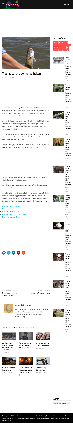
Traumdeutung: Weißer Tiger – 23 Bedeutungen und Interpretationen (68, 290)
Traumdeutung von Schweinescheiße (14, 214)
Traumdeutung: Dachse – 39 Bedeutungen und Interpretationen (68, 93)
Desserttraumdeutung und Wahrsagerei (42, 344)
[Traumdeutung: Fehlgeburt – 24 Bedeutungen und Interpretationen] (58, 311)
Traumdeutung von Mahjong (11, 206)
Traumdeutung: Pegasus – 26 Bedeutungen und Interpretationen (68, 262)
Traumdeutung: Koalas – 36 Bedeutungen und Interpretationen (68, 204)
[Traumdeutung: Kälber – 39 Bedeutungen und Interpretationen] (58, 140)
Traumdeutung (17, 416)
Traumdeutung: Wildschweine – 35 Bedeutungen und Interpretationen (68, 176)
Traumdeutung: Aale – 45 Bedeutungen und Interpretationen (68, 120)
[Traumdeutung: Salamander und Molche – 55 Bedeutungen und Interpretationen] (58, 223)
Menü (68, 4)
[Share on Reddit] (23, 253)
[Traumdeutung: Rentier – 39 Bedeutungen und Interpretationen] (58, 58)
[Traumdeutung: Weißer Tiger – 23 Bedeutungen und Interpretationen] (58, 281)
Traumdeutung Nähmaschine (41, 369)
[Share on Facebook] (4, 253)
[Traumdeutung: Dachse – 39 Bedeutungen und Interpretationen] (58, 85)
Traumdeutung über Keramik (11, 217)
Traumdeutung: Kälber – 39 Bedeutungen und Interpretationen (68, 147)
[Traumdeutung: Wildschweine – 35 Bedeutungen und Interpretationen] (58, 167)
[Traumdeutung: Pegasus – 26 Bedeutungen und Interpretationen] (58, 254)
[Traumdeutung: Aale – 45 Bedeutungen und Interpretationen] (58, 112)
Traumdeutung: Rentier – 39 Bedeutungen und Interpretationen (68, 66)
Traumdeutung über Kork (10, 212)
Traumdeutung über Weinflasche (13, 209)
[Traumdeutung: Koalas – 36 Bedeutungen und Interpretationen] (58, 196)
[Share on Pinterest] (18, 253)
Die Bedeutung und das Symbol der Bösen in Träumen (25, 345)
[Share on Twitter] (9, 253)
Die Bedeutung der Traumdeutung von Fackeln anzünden (25, 370)
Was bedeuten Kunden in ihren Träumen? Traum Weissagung (8, 346)
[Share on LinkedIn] (13, 253)
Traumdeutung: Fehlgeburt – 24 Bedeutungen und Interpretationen (68, 318)
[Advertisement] (36, 21)
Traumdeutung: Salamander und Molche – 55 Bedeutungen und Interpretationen (68, 233)
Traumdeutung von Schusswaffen (8, 369)
